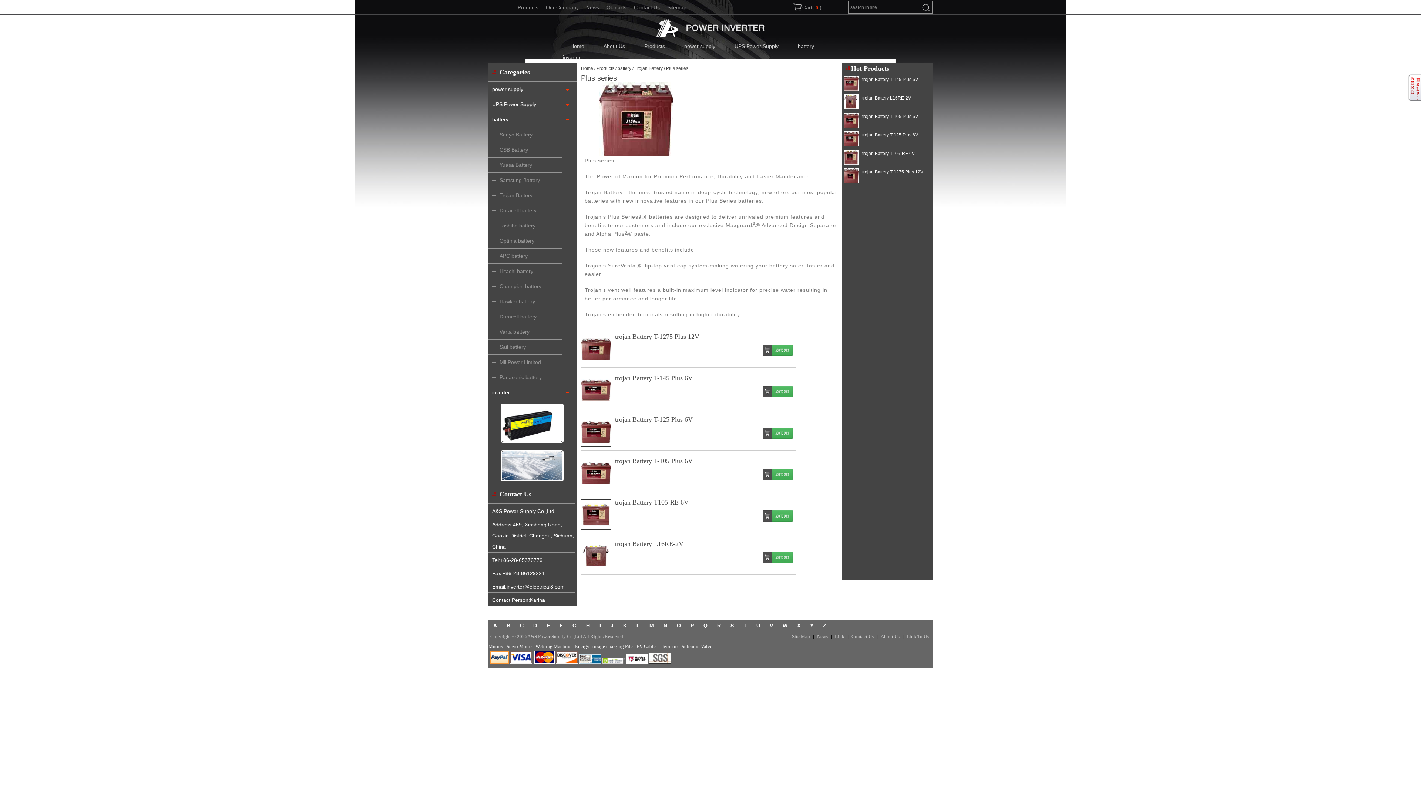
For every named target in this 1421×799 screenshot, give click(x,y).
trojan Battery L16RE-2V (649, 543)
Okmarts (616, 7)
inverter (572, 57)
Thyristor (668, 646)
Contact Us (647, 7)
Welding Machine (553, 646)
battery (806, 46)
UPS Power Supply (757, 46)
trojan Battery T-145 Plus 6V (654, 378)
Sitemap (676, 7)
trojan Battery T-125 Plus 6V (654, 419)
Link (839, 636)
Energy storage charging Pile (604, 646)
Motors (495, 646)
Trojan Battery (649, 68)
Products (528, 7)
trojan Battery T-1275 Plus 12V (657, 336)
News (592, 7)
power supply (699, 46)
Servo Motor (519, 646)
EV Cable (646, 646)
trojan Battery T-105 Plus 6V (654, 461)
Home (577, 46)
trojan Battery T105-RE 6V (652, 502)
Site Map (801, 636)
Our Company (562, 7)
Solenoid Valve (697, 646)
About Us (614, 46)
